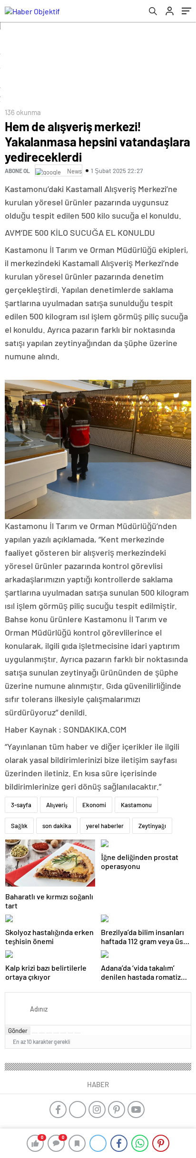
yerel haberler (105, 826)
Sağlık (19, 826)
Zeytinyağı (152, 826)
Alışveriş (57, 805)
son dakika (56, 826)
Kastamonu (136, 805)
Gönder (18, 1030)
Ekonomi (94, 805)
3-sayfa (21, 805)
